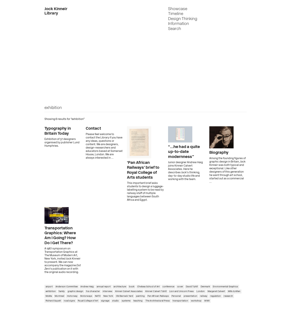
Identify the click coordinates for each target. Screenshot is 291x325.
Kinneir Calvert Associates (128, 291)
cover (180, 287)
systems (126, 301)
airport (49, 287)
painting (140, 296)
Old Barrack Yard (124, 296)
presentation (190, 296)
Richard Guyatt (53, 301)
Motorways (86, 296)
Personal (176, 296)
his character (93, 291)
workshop (196, 301)
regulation (215, 296)
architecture (120, 287)
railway (203, 296)
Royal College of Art (88, 301)
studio (115, 301)
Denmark (205, 287)
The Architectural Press (158, 301)
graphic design (75, 291)
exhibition (51, 291)
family (62, 291)
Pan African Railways (158, 296)
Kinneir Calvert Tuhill (156, 291)
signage (105, 301)
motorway (72, 296)
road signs (69, 301)
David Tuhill (192, 287)
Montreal (59, 296)
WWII (206, 301)
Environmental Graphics (225, 287)
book (131, 287)
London (201, 291)
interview (107, 291)
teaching (138, 301)
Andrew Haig (87, 287)
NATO (98, 296)
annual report (104, 287)
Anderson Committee (67, 287)
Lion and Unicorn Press (181, 291)
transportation (180, 301)
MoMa (49, 296)
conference (168, 287)
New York (108, 296)
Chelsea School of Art (148, 287)
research (228, 296)
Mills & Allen (234, 291)
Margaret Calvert (216, 291)
